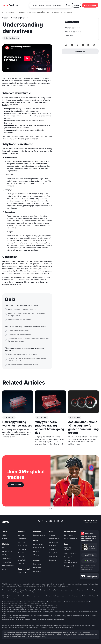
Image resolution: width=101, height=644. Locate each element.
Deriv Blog (36, 551)
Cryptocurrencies (8, 565)
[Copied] (66, 45)
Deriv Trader (22, 549)
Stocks (4, 555)
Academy (12, 12)
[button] (68, 5)
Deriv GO (21, 553)
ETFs (4, 569)
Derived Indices (7, 551)
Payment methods (39, 535)
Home (4, 12)
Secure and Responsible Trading (55, 625)
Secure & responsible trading (70, 561)
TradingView (22, 538)
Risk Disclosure (37, 625)
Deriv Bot (21, 556)
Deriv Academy (38, 544)
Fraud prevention (69, 566)
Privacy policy (68, 557)
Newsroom (52, 560)
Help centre (37, 564)
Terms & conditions (70, 553)
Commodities (6, 562)
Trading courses (25, 12)
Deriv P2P (21, 563)
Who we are (52, 535)
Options (4, 538)
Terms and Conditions (24, 625)
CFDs (4, 535)
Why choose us (54, 538)
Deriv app (21, 535)
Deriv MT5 (21, 542)
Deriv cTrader (22, 546)
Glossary (36, 555)
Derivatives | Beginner (41, 12)
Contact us (52, 546)
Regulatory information (67, 549)
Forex (4, 548)
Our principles (53, 542)
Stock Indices (6, 558)
